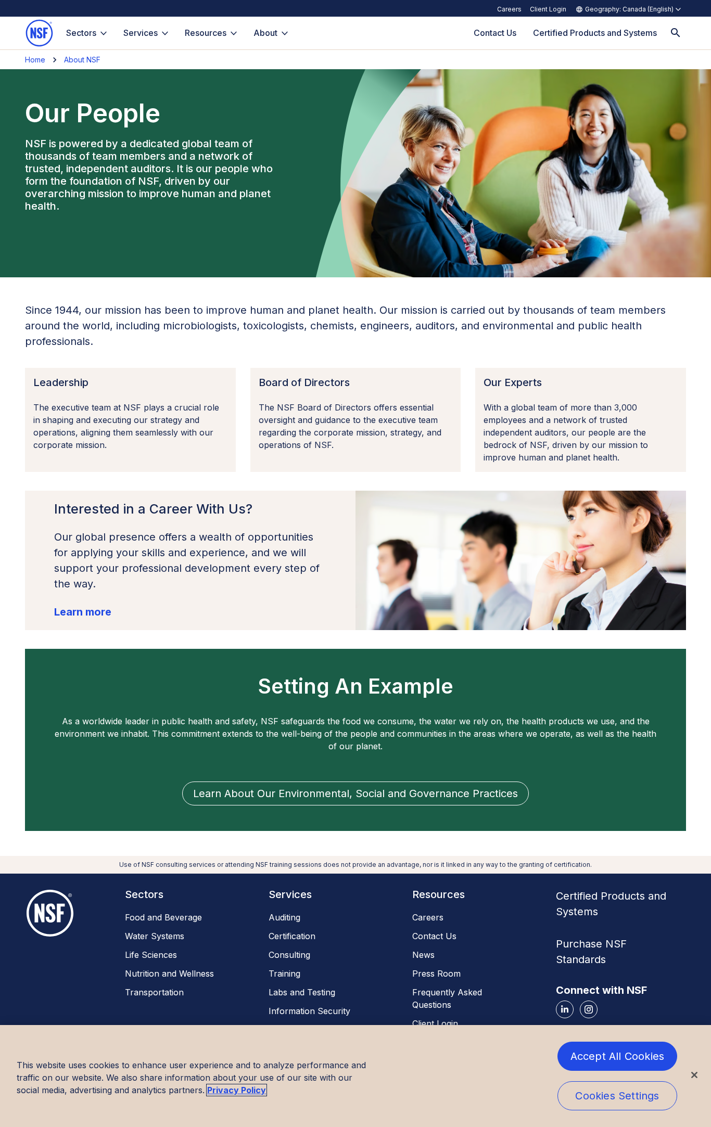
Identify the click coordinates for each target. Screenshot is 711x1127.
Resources (205, 33)
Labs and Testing (302, 992)
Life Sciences (151, 955)
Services (140, 33)
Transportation (154, 992)
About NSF (82, 59)
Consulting (289, 955)
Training (284, 973)
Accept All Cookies (617, 1056)
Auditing (284, 917)
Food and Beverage (163, 917)
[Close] (694, 1075)
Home (35, 59)
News (423, 955)
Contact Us (434, 936)
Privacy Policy (236, 1090)
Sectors (81, 33)
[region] (355, 1076)
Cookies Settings (617, 1096)
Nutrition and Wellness (169, 973)
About (265, 33)
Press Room (436, 973)
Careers (509, 9)
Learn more (82, 612)
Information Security (309, 1011)
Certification (292, 936)
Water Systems (154, 936)
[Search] (675, 33)
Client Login (548, 9)
